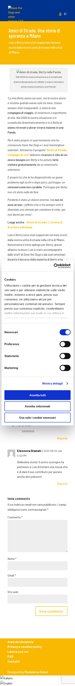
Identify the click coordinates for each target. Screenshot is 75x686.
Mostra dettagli (52, 383)
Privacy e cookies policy (25, 646)
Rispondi (62, 438)
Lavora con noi (18, 651)
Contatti (14, 661)
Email (12, 575)
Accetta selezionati (37, 406)
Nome (12, 558)
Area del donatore (20, 642)
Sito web (13, 592)
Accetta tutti (37, 395)
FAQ (10, 656)
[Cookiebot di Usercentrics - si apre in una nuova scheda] (54, 265)
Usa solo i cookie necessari (37, 417)
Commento (15, 517)
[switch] (65, 344)
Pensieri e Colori (36, 672)
